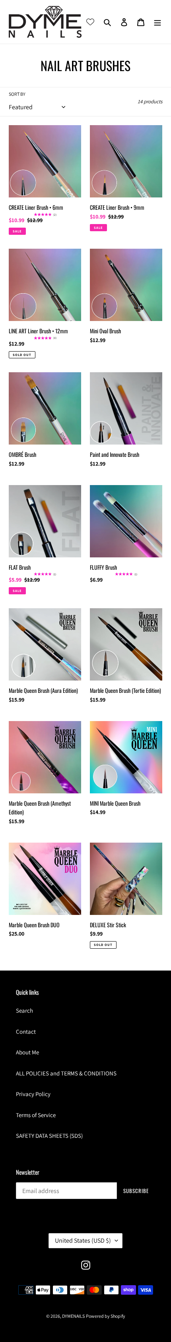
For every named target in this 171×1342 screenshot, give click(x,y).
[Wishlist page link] (90, 22)
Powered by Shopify (105, 1316)
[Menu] (157, 22)
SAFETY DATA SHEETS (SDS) (49, 1135)
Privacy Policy (33, 1094)
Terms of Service (36, 1115)
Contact (26, 1031)
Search (24, 1010)
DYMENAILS (73, 1316)
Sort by (17, 94)
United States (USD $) (83, 1240)
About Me (27, 1052)
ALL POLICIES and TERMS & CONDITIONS (66, 1073)
